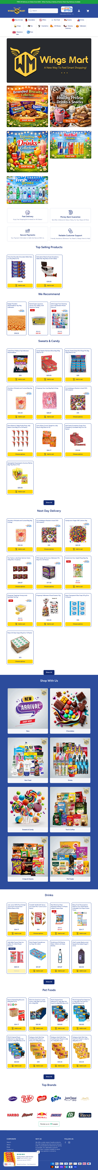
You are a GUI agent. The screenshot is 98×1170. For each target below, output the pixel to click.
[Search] (30, 10)
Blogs (8, 1147)
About (8, 1145)
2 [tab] (46, 84)
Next (93, 60)
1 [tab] (43, 84)
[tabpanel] (49, 60)
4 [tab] (52, 84)
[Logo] (16, 11)
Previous (5, 60)
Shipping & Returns (12, 1152)
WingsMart (14, 1163)
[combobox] (43, 10)
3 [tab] (49, 84)
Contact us (10, 1149)
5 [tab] (55, 84)
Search (9, 1142)
